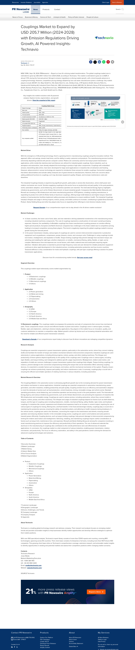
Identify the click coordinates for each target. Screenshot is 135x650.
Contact (57, 9)
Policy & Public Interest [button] (76, 17)
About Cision (73, 639)
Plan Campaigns (45, 639)
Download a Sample (29, 339)
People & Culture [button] (92, 17)
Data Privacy (101, 641)
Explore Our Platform (46, 638)
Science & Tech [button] (45, 17)
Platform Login (102, 639)
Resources (15, 2)
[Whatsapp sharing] (103, 62)
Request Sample (39, 207)
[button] (95, 109)
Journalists (37, 2)
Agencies (45, 2)
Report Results (44, 645)
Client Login (105, 2)
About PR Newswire (75, 638)
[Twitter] (17, 647)
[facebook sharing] (90, 62)
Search (118, 9)
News (35, 9)
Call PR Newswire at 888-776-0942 (24, 638)
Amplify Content (45, 647)
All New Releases (103, 638)
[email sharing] (112, 62)
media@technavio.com (33, 565)
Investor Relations (26, 2)
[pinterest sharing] (108, 62)
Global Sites (73, 647)
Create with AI (44, 641)
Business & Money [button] (31, 17)
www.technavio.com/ (34, 568)
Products (46, 9)
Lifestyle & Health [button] (59, 17)
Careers (71, 641)
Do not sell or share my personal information (108, 645)
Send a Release (117, 2)
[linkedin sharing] (99, 62)
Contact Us (14, 645)
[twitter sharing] (95, 62)
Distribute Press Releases (48, 643)
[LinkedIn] (12, 647)
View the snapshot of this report (44, 100)
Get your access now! (84, 257)
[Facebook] (14, 647)
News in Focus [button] (17, 17)
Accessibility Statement (76, 643)
